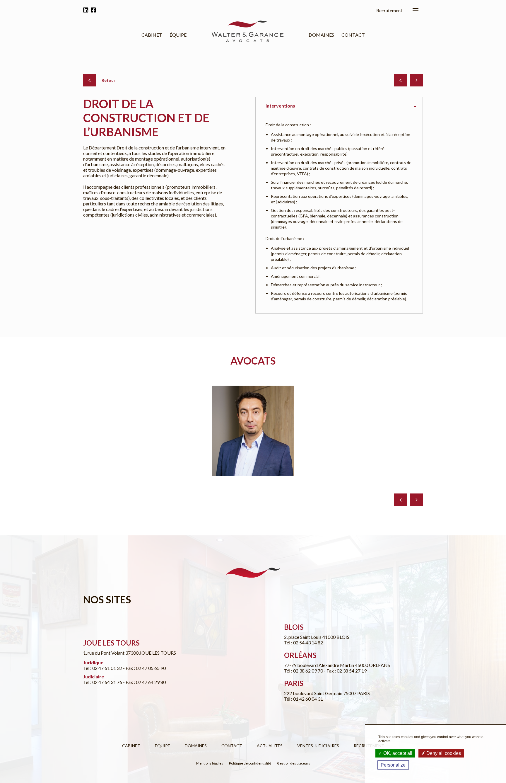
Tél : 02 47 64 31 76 (103, 682)
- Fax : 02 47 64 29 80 (144, 682)
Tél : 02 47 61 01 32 (103, 668)
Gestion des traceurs (293, 763)
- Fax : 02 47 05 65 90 (144, 668)
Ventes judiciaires (318, 745)
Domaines (321, 35)
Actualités (270, 745)
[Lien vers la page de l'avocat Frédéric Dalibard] (253, 431)
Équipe (178, 35)
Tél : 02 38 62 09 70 (304, 670)
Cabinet (151, 35)
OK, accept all (397, 753)
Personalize (393, 764)
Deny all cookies (443, 753)
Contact (353, 35)
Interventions (280, 105)
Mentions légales (209, 763)
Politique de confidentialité (250, 763)
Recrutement (389, 10)
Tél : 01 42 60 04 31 (303, 699)
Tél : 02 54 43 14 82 (303, 642)
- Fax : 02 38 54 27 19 (345, 670)
